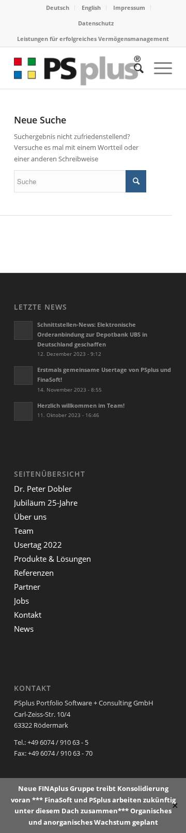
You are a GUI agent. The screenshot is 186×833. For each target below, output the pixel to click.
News (24, 628)
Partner (27, 586)
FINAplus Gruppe (66, 788)
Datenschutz (96, 23)
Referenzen (34, 572)
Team (24, 530)
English (91, 7)
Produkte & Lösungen (52, 558)
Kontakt (27, 614)
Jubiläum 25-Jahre (46, 502)
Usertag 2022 (38, 544)
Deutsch (57, 7)
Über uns (30, 516)
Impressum (129, 7)
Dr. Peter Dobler (43, 488)
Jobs (21, 600)
